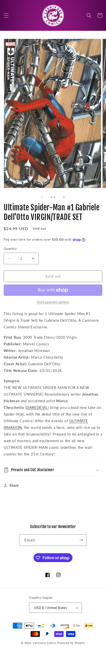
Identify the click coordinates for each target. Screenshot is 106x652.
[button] (6, 15)
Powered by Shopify (71, 642)
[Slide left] (42, 197)
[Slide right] (63, 197)
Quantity (10, 249)
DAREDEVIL (37, 407)
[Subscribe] (81, 540)
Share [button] (14, 485)
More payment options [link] (53, 302)
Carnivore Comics (44, 642)
